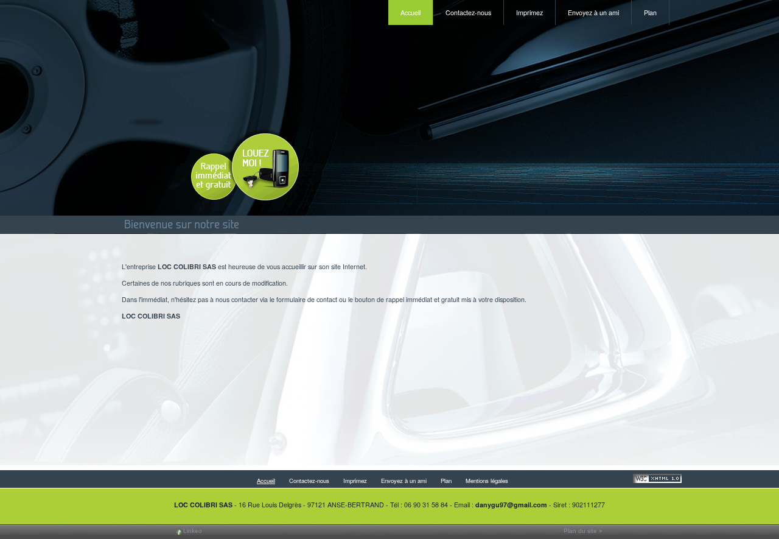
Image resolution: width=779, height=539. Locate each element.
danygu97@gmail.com (511, 504)
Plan (650, 12)
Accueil (410, 12)
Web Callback (244, 169)
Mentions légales (487, 480)
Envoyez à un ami (593, 12)
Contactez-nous (468, 12)
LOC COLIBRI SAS (203, 504)
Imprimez (529, 12)
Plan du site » (583, 530)
